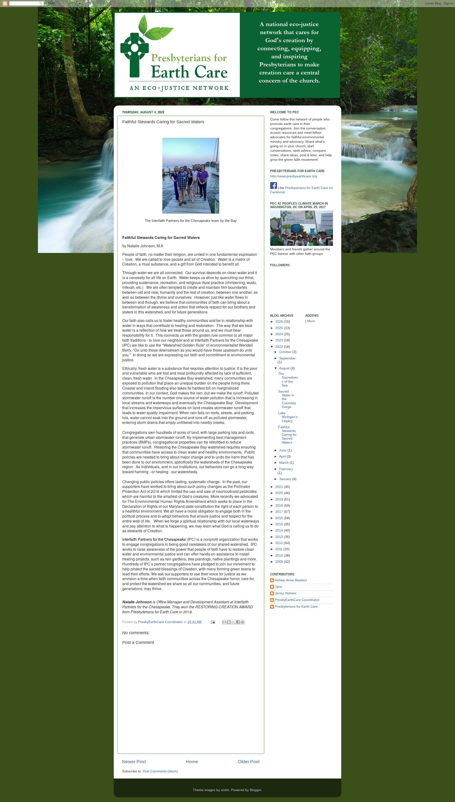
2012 (279, 543)
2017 (279, 511)
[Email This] (224, 622)
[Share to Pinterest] (242, 622)
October (285, 352)
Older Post (248, 761)
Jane (278, 586)
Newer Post (134, 761)
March (284, 462)
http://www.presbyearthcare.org (293, 176)
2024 (279, 334)
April (283, 456)
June (283, 450)
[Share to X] (233, 622)
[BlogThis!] (229, 622)
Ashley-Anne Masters (291, 580)
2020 (279, 493)
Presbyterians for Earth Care (296, 606)
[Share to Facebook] (238, 622)
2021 (279, 487)
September (287, 358)
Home (192, 761)
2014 (279, 530)
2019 (279, 499)
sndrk (225, 790)
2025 (279, 328)
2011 (279, 549)
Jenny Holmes (285, 593)
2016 (279, 518)
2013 (279, 537)
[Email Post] (212, 622)
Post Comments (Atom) (160, 771)
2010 (279, 555)
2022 (279, 346)
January (285, 479)
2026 (279, 321)
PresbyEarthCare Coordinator (161, 622)
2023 (279, 340)
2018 (279, 505)
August (285, 368)
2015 (279, 524)
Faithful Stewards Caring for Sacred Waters (287, 434)
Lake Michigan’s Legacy (288, 416)
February (286, 469)
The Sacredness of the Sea (288, 379)
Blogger (255, 790)
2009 (279, 562)
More (311, 321)
